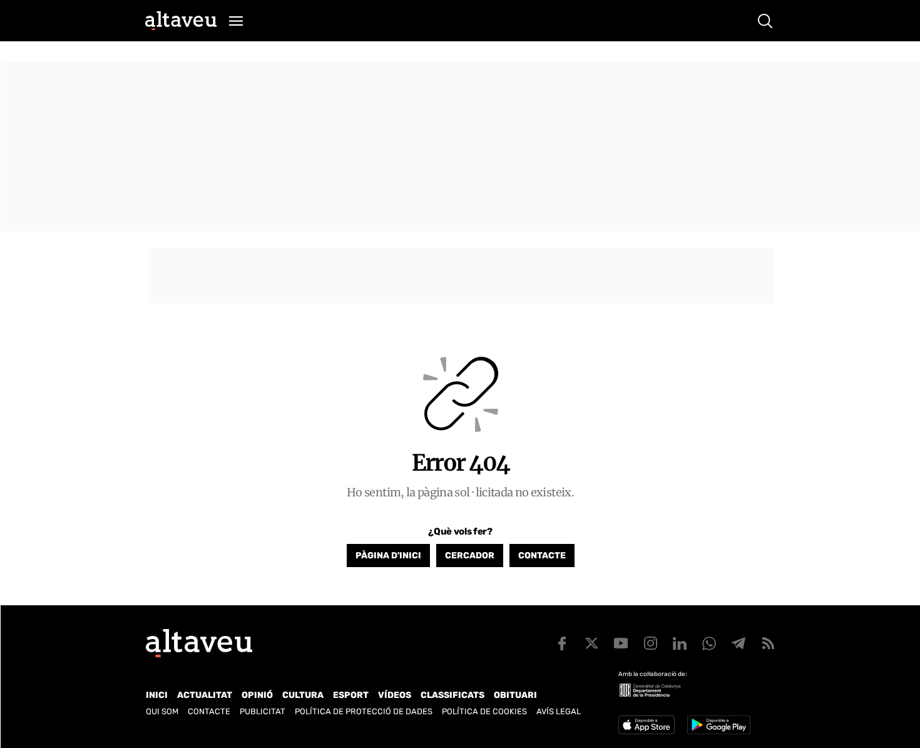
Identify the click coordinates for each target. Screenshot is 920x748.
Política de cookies (484, 711)
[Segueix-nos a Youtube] (621, 643)
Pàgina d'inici (388, 555)
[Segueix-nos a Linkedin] (680, 643)
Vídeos (394, 695)
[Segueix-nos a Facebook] (562, 643)
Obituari (515, 695)
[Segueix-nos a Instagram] (650, 643)
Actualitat (204, 695)
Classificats (452, 695)
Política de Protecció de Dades (363, 711)
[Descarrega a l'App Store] (646, 724)
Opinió (257, 695)
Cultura (303, 695)
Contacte (542, 555)
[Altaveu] (181, 20)
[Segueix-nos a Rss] (768, 643)
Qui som (162, 711)
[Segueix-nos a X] (591, 643)
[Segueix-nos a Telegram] (738, 643)
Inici (157, 695)
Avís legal (558, 711)
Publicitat (262, 711)
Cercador (469, 555)
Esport (351, 695)
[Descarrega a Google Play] (718, 724)
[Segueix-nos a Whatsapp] (709, 643)
